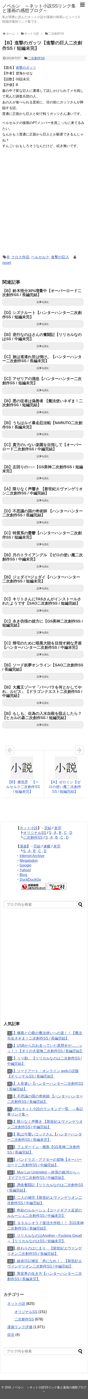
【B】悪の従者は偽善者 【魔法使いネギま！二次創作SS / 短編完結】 (42, 403)
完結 (47, 828)
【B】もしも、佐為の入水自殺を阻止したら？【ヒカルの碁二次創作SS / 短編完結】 (42, 715)
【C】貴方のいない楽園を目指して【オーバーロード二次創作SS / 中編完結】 (42, 447)
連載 (47, 846)
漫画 (23, 846)
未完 (57, 828)
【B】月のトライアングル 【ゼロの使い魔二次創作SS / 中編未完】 (42, 557)
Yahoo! (25, 870)
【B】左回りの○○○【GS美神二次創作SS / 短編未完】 (42, 469)
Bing (23, 875)
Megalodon (29, 860)
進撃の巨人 (60, 257)
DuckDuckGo (30, 879)
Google (25, 865)
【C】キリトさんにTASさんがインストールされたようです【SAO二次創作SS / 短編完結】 (41, 601)
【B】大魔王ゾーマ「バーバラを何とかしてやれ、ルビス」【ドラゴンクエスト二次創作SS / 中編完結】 (42, 691)
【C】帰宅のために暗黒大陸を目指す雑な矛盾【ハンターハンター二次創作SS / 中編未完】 (42, 645)
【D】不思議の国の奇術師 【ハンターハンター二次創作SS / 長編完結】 (42, 513)
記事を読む (43, 302)
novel (6, 263)
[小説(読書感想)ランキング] (33, 889)
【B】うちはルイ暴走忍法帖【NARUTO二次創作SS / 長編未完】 (42, 425)
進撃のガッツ (26, 67)
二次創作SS (36, 58)
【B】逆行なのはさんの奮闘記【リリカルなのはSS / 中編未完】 (42, 337)
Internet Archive (32, 856)
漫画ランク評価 (19, 1327)
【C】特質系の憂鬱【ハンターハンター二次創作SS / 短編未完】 (42, 535)
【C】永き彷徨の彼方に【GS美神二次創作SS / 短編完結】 (42, 623)
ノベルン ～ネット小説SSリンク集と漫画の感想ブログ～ (39, 8)
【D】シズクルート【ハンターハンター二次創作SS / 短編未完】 (42, 315)
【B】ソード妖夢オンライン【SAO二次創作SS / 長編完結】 (42, 667)
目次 (10, 1335)
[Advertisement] (44, 206)
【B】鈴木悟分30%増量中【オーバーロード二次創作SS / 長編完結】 (41, 293)
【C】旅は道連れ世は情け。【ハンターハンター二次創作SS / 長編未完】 (42, 359)
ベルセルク (40, 257)
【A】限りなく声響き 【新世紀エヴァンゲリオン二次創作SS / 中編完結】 (42, 491)
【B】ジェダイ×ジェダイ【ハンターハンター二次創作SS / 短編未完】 (41, 579)
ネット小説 (29, 828)
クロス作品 (20, 257)
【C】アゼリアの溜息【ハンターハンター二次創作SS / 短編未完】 (42, 381)
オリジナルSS (34, 833)
